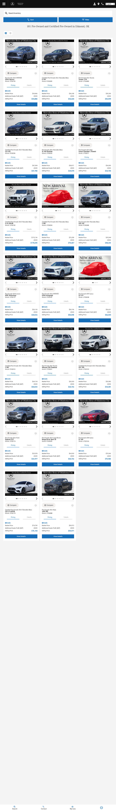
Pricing (13, 85)
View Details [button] (21, 104)
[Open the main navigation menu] (4, 4)
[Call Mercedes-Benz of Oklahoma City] (102, 3)
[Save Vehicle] (35, 73)
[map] (98, 3)
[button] (36, 66)
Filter (87, 20)
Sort (32, 20)
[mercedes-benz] (12, 4)
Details (29, 85)
